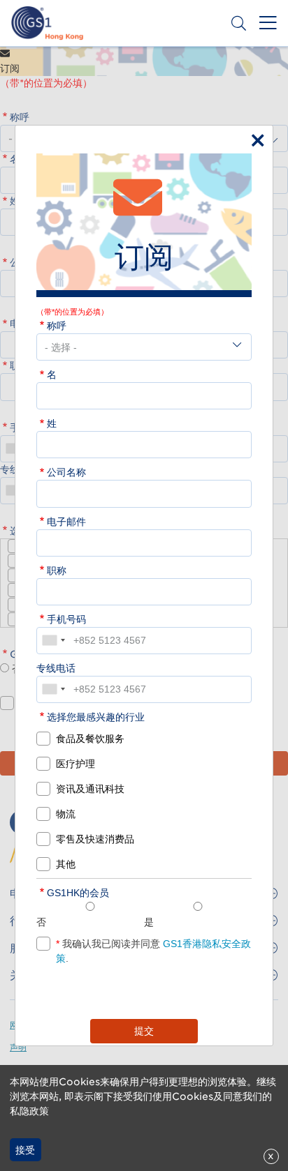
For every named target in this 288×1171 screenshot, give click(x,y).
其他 (65, 864)
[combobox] (53, 641)
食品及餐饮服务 (90, 738)
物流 (65, 814)
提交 (144, 1030)
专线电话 (55, 668)
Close (254, 137)
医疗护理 (75, 764)
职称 (56, 570)
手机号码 (66, 619)
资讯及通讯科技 (90, 789)
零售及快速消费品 (95, 839)
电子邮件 (66, 522)
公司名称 (66, 472)
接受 (25, 1150)
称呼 (56, 326)
